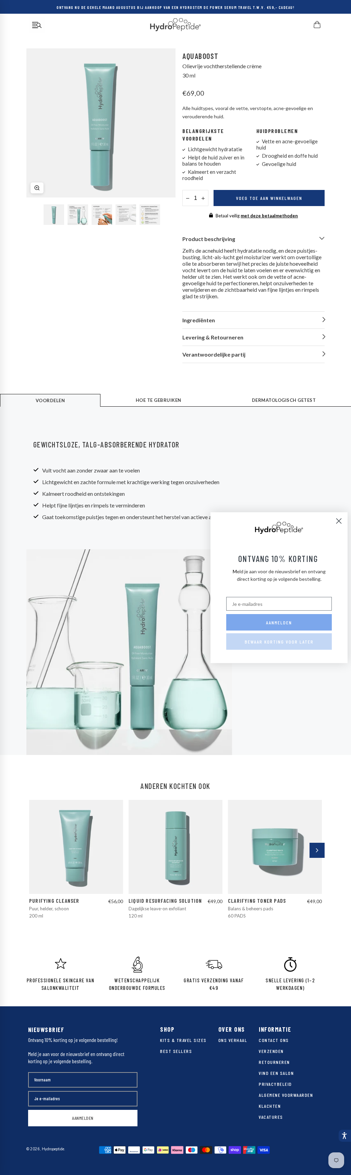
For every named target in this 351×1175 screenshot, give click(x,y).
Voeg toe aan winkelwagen (269, 198)
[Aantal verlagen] (188, 198)
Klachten (270, 1106)
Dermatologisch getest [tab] (284, 400)
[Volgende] (317, 850)
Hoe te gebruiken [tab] (158, 400)
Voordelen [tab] (50, 400)
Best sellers (176, 1051)
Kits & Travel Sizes (183, 1040)
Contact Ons (274, 1040)
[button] (344, 1135)
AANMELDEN (83, 1118)
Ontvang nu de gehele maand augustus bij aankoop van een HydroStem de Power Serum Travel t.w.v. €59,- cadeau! (175, 7)
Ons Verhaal (232, 1040)
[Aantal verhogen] (203, 198)
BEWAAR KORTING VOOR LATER (279, 642)
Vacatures (271, 1117)
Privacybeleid (275, 1084)
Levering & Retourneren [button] (212, 337)
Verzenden (271, 1051)
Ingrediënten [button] (198, 320)
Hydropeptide (53, 1149)
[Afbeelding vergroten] (37, 187)
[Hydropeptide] (175, 24)
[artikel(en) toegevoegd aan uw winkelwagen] (318, 24)
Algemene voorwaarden (286, 1095)
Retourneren (274, 1062)
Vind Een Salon (276, 1073)
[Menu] (36, 24)
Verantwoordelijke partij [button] (213, 354)
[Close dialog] (339, 521)
